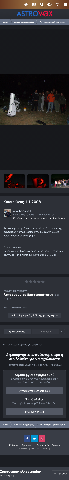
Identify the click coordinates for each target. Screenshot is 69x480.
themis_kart (24, 211)
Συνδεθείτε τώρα (34, 411)
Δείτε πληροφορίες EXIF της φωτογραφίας (34, 315)
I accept (61, 473)
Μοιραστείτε (18, 331)
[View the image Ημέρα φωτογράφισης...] (14, 181)
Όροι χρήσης (7, 475)
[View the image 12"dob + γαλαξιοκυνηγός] (38, 181)
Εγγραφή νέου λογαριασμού (34, 390)
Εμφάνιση (27, 445)
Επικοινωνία (42, 445)
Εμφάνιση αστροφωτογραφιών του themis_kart (39, 218)
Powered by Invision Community (34, 448)
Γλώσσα (13, 445)
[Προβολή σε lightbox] (34, 100)
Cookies (56, 445)
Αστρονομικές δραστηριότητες (28, 294)
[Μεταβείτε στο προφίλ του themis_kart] (7, 213)
